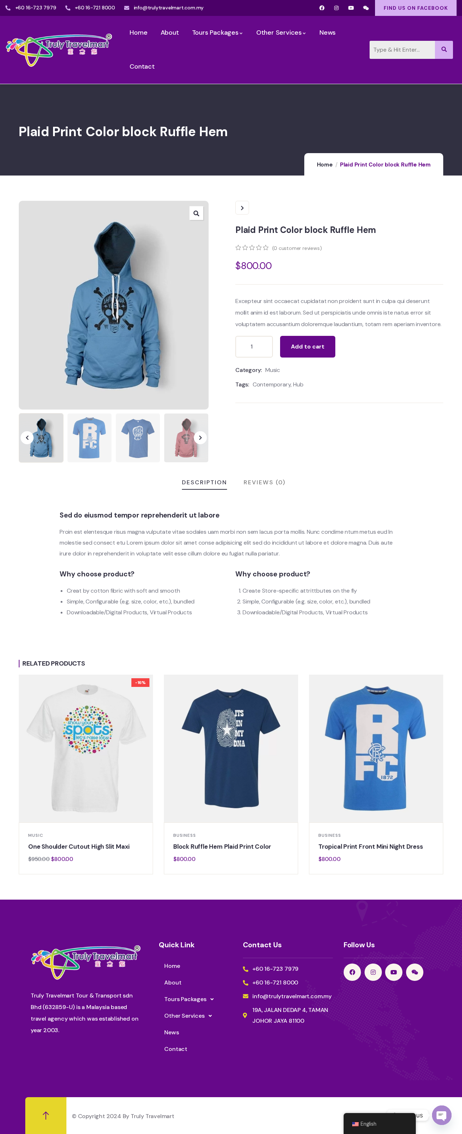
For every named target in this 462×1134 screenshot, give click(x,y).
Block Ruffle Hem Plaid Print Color (222, 846)
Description (204, 482)
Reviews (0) (265, 482)
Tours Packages (185, 999)
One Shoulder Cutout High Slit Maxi (79, 846)
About (172, 982)
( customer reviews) (297, 248)
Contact (175, 1049)
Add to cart (307, 346)
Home (325, 164)
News (171, 1032)
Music (272, 370)
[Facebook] (321, 8)
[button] (196, 213)
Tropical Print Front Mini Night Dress (370, 846)
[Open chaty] (442, 1115)
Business (184, 835)
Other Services (184, 1016)
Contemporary (272, 384)
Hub (298, 384)
